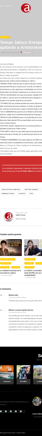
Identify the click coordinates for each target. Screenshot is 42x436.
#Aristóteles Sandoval (11, 189)
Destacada (30, 259)
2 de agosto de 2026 (6, 275)
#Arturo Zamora (31, 189)
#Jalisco (22, 193)
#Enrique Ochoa (8, 193)
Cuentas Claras (8, 259)
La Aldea (5, 267)
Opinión (16, 267)
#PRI (31, 193)
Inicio (1, 6)
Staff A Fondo (26, 52)
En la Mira (6, 263)
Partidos (5, 37)
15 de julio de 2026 (30, 277)
